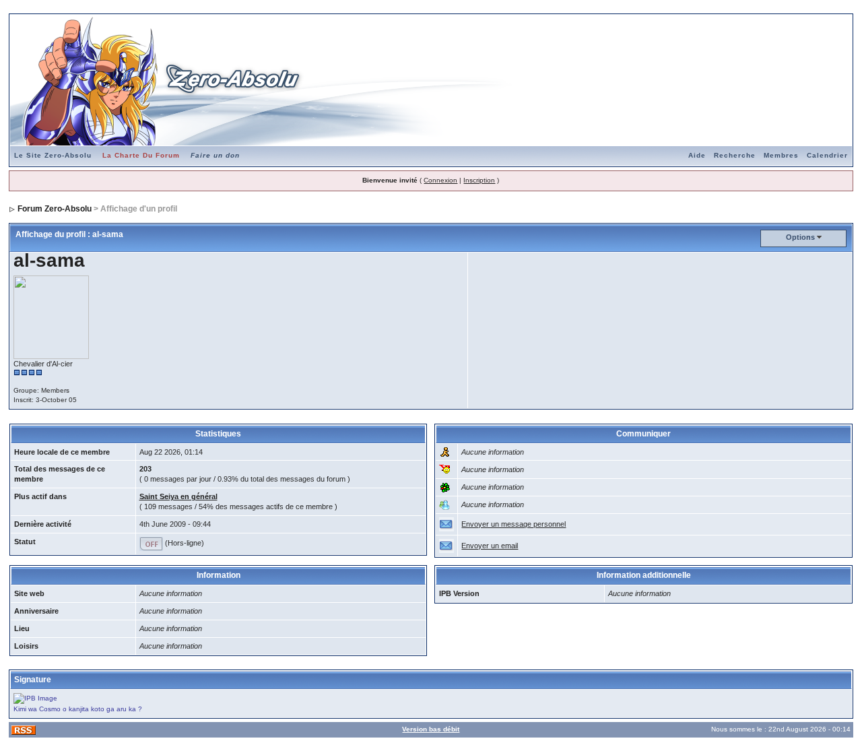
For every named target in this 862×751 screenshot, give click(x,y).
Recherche (735, 155)
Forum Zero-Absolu (55, 209)
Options (800, 237)
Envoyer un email (489, 546)
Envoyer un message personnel (513, 524)
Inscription (479, 180)
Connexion (440, 180)
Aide (697, 155)
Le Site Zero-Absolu (53, 155)
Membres (781, 155)
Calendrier (827, 155)
